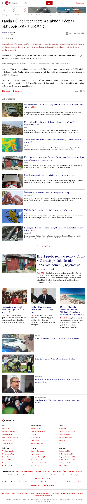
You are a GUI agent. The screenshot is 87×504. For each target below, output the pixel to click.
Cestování (27, 178)
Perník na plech (7, 466)
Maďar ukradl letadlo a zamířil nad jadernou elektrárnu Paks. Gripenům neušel (50, 123)
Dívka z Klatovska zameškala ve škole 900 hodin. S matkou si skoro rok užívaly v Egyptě (72, 310)
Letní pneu (61, 482)
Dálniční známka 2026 (66, 454)
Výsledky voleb (7, 434)
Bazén (19, 475)
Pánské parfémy (48, 485)
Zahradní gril (39, 478)
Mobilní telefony (24, 482)
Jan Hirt (33, 434)
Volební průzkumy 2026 (10, 431)
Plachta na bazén (29, 475)
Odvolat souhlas (77, 493)
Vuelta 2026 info (36, 428)
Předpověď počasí (30, 471)
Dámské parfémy (50, 482)
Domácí (26, 162)
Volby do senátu (7, 440)
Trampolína (40, 475)
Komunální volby (7, 443)
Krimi (25, 110)
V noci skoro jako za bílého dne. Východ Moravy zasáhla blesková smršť (52, 141)
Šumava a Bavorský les (38, 457)
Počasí (26, 145)
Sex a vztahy (28, 195)
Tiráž (32, 493)
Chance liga (63, 428)
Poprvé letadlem (36, 454)
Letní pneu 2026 (64, 451)
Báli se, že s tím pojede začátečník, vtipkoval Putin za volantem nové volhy (54, 229)
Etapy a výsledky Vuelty (38, 431)
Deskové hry (71, 482)
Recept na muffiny (8, 454)
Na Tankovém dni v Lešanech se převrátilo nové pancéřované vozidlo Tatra (53, 105)
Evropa (26, 127)
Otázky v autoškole (65, 463)
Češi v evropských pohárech (72, 471)
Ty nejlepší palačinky (9, 451)
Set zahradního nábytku (71, 475)
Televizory (80, 482)
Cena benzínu (56, 471)
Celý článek (51, 282)
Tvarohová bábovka (8, 460)
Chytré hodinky (36, 485)
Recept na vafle (7, 463)
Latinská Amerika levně (38, 463)
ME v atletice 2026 (65, 437)
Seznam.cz (80, 3)
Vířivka (48, 478)
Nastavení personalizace (43, 495)
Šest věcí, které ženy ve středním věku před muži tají (46, 192)
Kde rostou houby (44, 471)
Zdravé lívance (7, 457)
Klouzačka (57, 475)
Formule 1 (62, 440)
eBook (71, 33)
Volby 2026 (5, 428)
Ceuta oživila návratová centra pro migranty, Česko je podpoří (13, 309)
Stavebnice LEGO (37, 482)
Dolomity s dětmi (36, 466)
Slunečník (49, 475)
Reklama (20, 493)
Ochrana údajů (66, 493)
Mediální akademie (42, 493)
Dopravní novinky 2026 (67, 457)
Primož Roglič (35, 440)
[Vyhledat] (49, 3)
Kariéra (27, 493)
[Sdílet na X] (84, 91)
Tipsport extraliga (65, 434)
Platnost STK (63, 466)
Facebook (5, 493)
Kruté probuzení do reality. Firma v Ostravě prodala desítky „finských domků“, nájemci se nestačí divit (54, 158)
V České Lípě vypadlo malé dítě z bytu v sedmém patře (48, 210)
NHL (60, 443)
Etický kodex (55, 493)
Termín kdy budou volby (10, 437)
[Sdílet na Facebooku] (81, 91)
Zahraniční (27, 233)
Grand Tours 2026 (37, 443)
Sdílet (78, 33)
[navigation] (2, 3)
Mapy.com (19, 471)
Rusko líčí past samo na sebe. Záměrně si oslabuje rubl (42, 309)
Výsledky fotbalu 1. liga (67, 431)
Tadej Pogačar (35, 437)
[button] (12, 110)
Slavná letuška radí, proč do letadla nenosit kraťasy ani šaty (49, 174)
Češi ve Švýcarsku (37, 460)
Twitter (13, 493)
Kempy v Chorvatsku (37, 451)
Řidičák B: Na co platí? (67, 460)
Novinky (4, 32)
